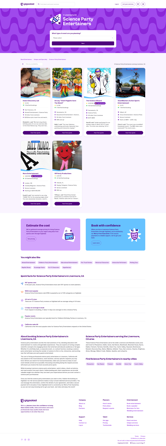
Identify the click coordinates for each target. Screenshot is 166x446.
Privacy (143, 436)
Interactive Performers (119, 262)
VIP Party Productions (62, 173)
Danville (118, 364)
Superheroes (67, 267)
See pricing (31, 239)
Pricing (105, 423)
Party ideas (107, 406)
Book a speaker (132, 406)
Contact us (83, 423)
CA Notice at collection (138, 438)
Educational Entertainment (69, 262)
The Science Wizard (94, 101)
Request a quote (108, 408)
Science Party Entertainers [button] (78, 21)
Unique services (132, 423)
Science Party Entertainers (57, 59)
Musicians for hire (133, 408)
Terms (137, 436)
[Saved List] (138, 4)
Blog (80, 406)
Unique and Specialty (40, 59)
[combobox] (56, 4)
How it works (107, 403)
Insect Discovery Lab (31, 101)
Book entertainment (134, 403)
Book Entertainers (26, 59)
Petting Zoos (134, 262)
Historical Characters (102, 262)
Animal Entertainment (28, 262)
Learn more (96, 243)
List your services (128, 4)
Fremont (110, 364)
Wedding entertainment (135, 411)
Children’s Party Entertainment (48, 262)
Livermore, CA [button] (71, 15)
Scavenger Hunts (39, 267)
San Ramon (100, 364)
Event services (132, 420)
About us (82, 403)
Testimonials (107, 425)
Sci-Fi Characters (53, 267)
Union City (128, 364)
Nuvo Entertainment (30, 173)
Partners (82, 408)
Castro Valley (138, 364)
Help (80, 420)
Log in (117, 4)
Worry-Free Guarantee (102, 233)
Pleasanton (90, 364)
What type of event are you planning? (66, 33)
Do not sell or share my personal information (131, 440)
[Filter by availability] (34, 64)
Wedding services (133, 425)
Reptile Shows (26, 267)
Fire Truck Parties (86, 262)
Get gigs (106, 420)
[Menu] (143, 4)
